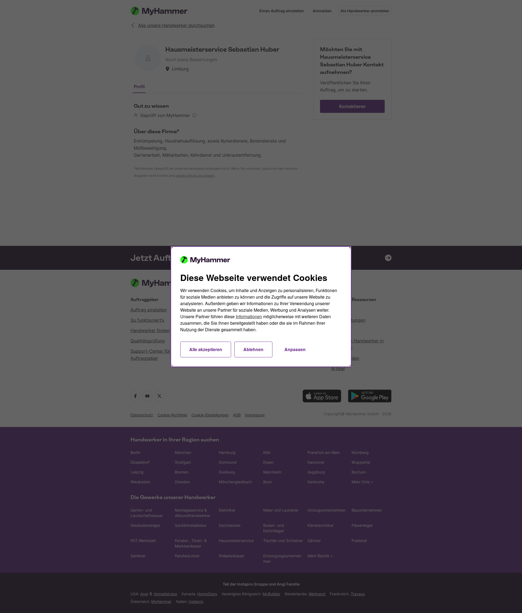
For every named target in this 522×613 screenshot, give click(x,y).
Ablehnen (253, 349)
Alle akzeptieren (205, 349)
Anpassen (295, 349)
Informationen (249, 316)
